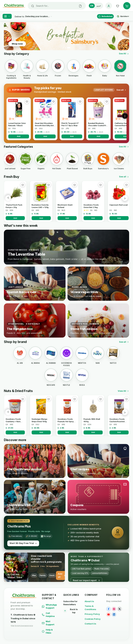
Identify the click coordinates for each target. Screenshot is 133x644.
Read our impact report (85, 580)
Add (18, 136)
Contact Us (90, 623)
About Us (89, 601)
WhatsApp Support (51, 606)
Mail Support (50, 623)
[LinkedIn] (114, 614)
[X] (119, 609)
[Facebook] (108, 609)
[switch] (95, 6)
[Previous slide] (8, 36)
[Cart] (126, 5)
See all (120, 90)
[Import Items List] (80, 5)
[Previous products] (8, 198)
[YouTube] (108, 614)
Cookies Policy (93, 619)
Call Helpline (50, 615)
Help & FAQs (49, 631)
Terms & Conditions (90, 608)
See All (122, 53)
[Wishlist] (117, 5)
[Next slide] (124, 36)
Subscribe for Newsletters (70, 603)
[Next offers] (125, 116)
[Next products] (125, 198)
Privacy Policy (92, 614)
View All (122, 391)
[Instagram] (114, 609)
